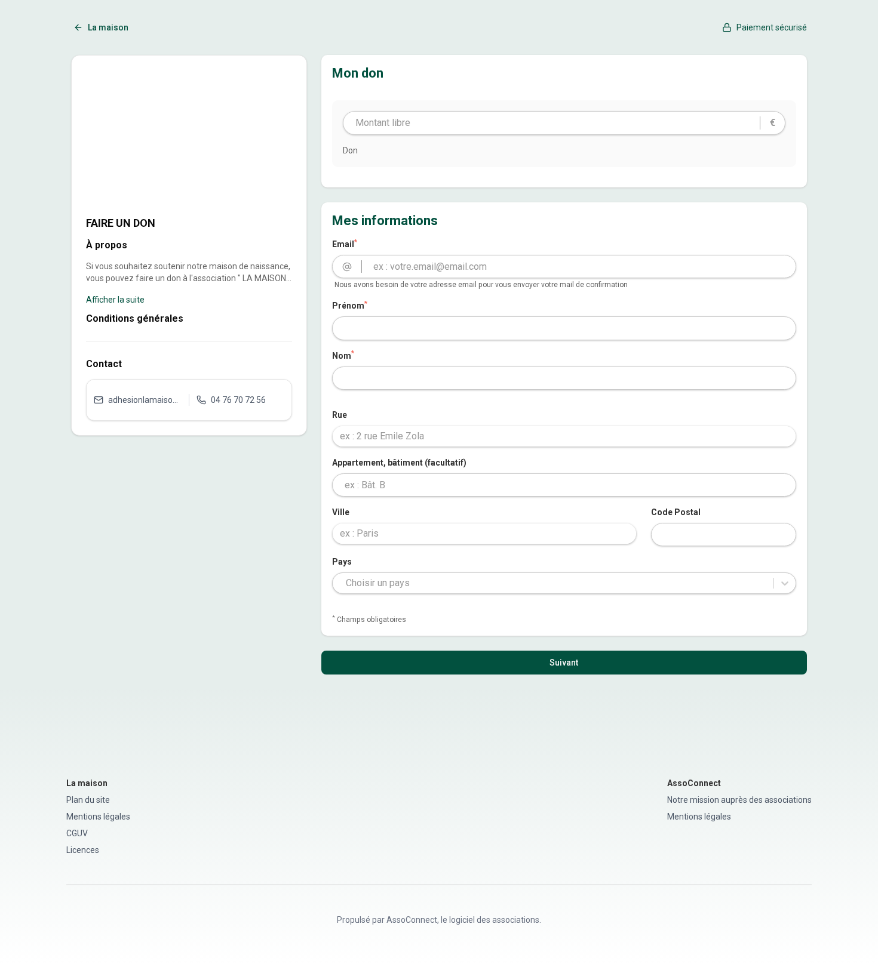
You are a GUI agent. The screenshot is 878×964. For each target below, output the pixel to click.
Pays (342, 561)
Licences (82, 850)
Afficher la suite (115, 299)
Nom (343, 355)
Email (344, 243)
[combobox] (564, 436)
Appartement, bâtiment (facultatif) (399, 462)
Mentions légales (98, 816)
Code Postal (676, 512)
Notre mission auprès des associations (739, 800)
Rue (339, 415)
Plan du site (88, 800)
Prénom (349, 305)
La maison (108, 27)
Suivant (563, 662)
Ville (340, 512)
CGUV (77, 833)
